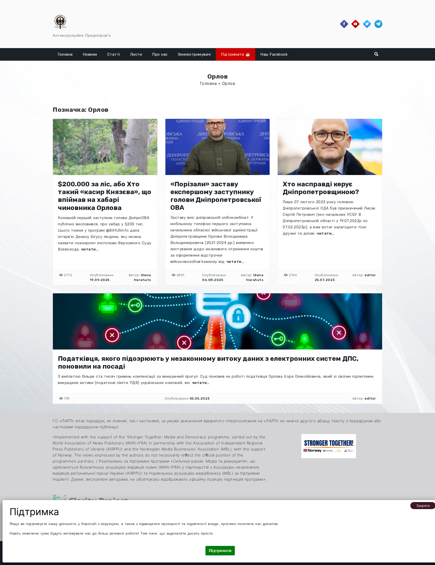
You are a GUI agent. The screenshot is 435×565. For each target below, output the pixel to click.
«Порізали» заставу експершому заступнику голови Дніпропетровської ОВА (215, 196)
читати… (90, 249)
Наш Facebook (273, 54)
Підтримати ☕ (235, 54)
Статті (113, 54)
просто (207, 533)
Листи (136, 54)
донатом (270, 524)
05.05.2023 (200, 398)
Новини (90, 54)
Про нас (160, 54)
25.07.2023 (325, 280)
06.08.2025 (212, 280)
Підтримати (220, 550)
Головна (65, 54)
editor (370, 275)
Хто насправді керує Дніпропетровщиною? (321, 188)
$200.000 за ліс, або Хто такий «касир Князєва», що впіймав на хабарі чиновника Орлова (104, 196)
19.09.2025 (100, 280)
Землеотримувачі (194, 54)
